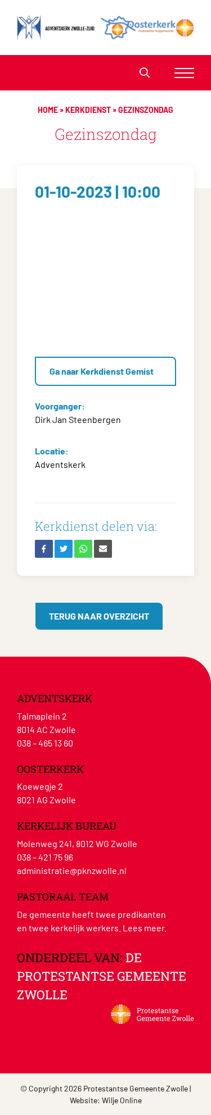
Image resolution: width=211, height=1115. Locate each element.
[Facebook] (44, 549)
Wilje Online (122, 1100)
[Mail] (103, 549)
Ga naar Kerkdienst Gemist (102, 371)
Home (48, 110)
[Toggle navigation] (184, 72)
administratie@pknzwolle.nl (72, 870)
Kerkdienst (88, 110)
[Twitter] (64, 549)
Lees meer (143, 927)
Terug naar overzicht (99, 616)
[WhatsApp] (83, 549)
